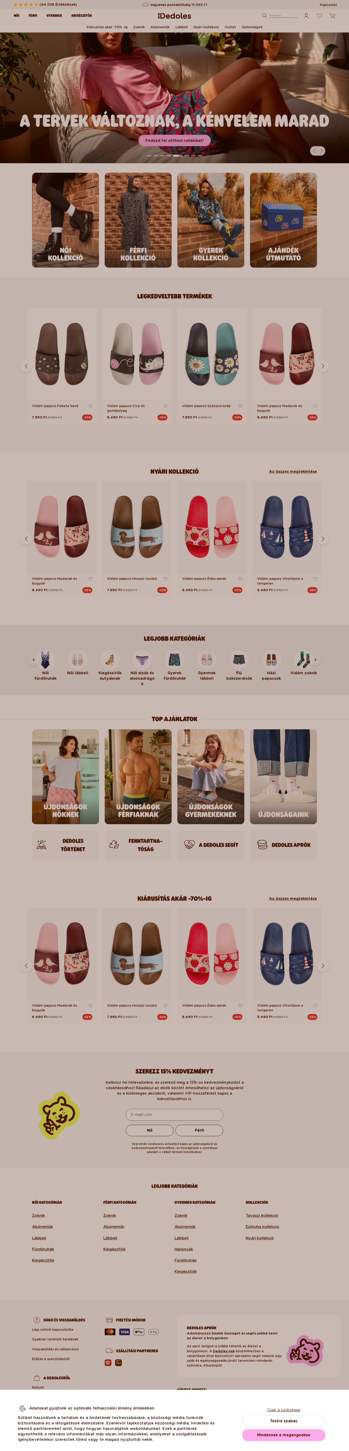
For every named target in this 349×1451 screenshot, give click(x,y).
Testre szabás (283, 1421)
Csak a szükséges (283, 1410)
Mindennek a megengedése (283, 1435)
